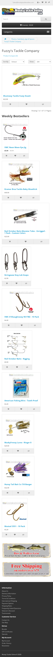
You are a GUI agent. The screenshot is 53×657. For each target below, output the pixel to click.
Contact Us (5, 620)
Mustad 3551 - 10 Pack (14, 526)
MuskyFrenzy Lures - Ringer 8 (17, 442)
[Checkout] (49, 2)
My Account (6, 641)
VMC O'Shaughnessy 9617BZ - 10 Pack (21, 317)
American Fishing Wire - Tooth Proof (21, 400)
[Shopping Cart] (46, 2)
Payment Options (8, 603)
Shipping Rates (7, 606)
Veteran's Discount (8, 611)
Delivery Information (9, 593)
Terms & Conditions (8, 598)
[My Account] (38, 2)
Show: (32, 62)
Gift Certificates (7, 632)
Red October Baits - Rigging (17, 358)
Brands (4, 629)
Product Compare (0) (10, 56)
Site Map (5, 622)
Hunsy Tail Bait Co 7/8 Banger (18, 484)
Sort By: (6, 62)
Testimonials (6, 613)
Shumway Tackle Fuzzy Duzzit (17, 96)
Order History (6, 643)
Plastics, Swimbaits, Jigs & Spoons (22, 39)
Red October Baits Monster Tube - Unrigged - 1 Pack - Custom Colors (25, 232)
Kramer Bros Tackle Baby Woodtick (20, 189)
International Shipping (9, 601)
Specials (5, 634)
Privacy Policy (6, 596)
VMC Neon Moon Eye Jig (15, 147)
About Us (5, 591)
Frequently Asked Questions (11, 608)
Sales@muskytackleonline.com (23, 2)
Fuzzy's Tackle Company (12, 41)
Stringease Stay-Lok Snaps (16, 275)
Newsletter (5, 646)
